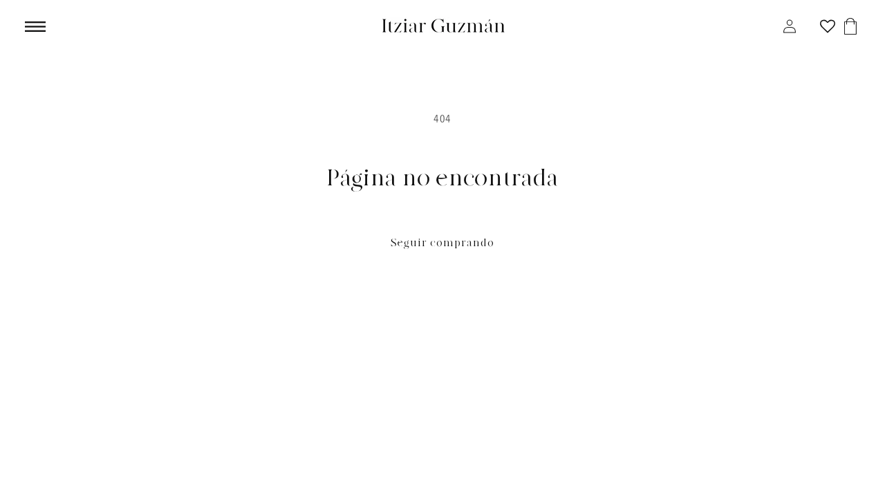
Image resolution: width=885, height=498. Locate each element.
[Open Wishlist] (827, 26)
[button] (30, 27)
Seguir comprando (442, 243)
